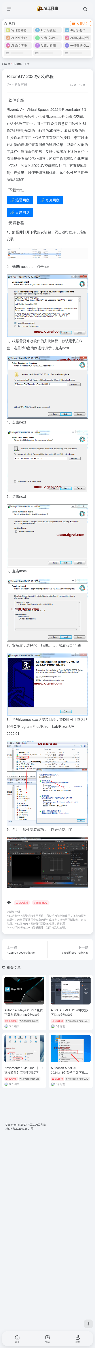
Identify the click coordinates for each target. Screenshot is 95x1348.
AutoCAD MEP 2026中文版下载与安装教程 (69, 1012)
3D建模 (17, 64)
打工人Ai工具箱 (36, 1124)
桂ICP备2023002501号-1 (21, 1128)
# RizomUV (41, 902)
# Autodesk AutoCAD (77, 1020)
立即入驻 (83, 23)
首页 (7, 64)
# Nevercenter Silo (29, 1078)
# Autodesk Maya (28, 1020)
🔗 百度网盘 (20, 212)
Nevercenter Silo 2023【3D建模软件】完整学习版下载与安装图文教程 (23, 1072)
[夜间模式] (88, 1324)
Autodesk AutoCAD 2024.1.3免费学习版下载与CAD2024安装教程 (69, 1072)
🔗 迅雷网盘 (20, 199)
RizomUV (14, 109)
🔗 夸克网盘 (50, 199)
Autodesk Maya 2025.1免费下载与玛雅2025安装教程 (23, 1012)
